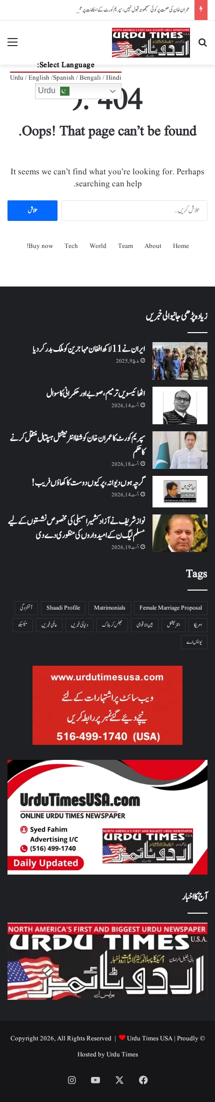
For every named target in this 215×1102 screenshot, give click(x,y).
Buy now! (39, 246)
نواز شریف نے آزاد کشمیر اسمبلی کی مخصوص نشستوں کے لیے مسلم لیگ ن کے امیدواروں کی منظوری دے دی (76, 528)
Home (181, 246)
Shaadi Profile (63, 608)
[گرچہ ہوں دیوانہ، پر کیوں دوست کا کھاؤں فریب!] (180, 491)
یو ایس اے (194, 642)
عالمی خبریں (49, 625)
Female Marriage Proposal (171, 608)
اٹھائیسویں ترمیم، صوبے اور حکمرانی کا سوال (95, 394)
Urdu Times (122, 1054)
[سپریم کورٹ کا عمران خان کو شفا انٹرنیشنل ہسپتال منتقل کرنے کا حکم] (180, 450)
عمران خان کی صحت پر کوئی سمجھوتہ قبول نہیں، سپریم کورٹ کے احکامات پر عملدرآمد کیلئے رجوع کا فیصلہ (116, 10)
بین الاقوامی (144, 625)
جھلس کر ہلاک (112, 625)
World (98, 246)
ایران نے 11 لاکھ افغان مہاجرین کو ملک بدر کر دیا (89, 349)
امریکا (198, 625)
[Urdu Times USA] (151, 43)
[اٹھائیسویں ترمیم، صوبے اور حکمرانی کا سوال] (180, 405)
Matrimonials (110, 608)
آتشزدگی (26, 608)
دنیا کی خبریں (79, 625)
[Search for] (203, 46)
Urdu (48, 90)
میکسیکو (23, 625)
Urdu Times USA (149, 1038)
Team (125, 246)
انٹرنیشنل (173, 625)
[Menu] (13, 46)
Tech (71, 246)
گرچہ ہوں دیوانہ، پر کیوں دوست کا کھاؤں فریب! (88, 483)
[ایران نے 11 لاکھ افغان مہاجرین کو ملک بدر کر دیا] (180, 361)
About (153, 246)
